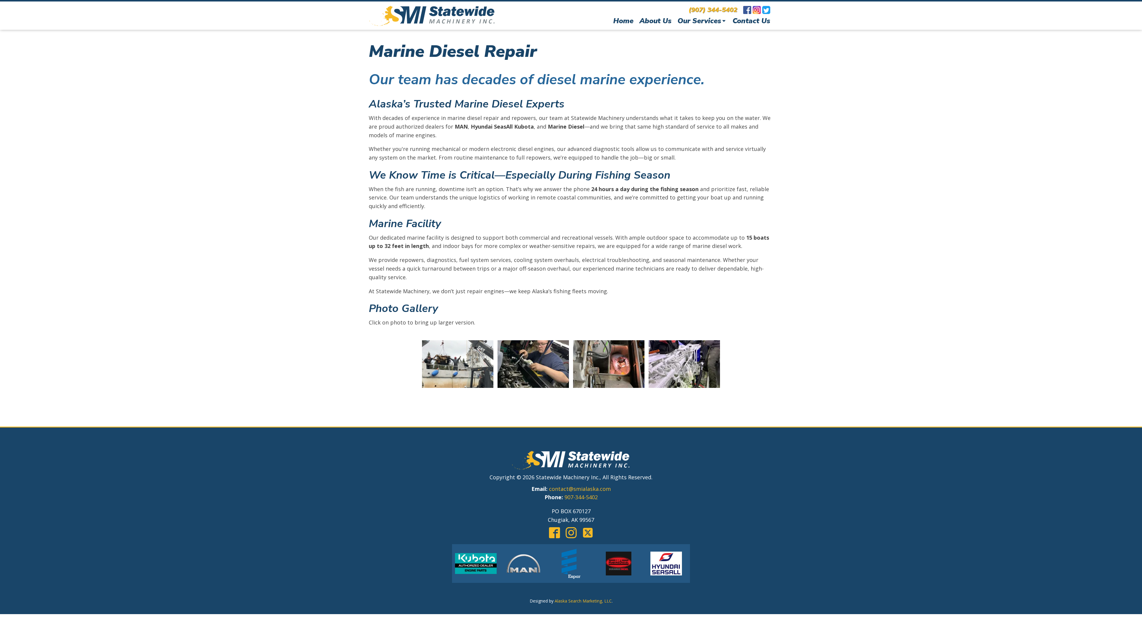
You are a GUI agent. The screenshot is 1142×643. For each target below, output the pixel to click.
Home (623, 21)
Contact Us (751, 21)
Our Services (699, 21)
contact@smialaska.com (580, 488)
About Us (655, 21)
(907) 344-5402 (712, 9)
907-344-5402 (581, 497)
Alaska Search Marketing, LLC (583, 601)
